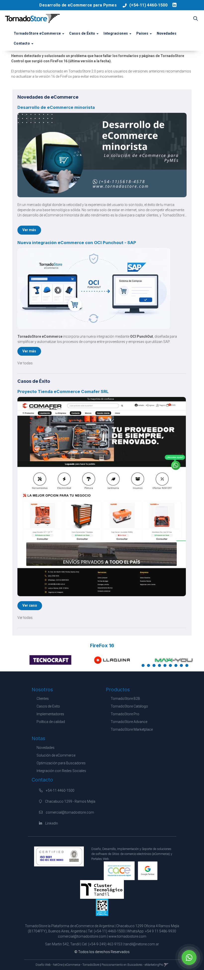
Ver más (29, 230)
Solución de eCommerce (56, 755)
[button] (195, 19)
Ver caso (29, 605)
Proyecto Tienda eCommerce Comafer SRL (63, 391)
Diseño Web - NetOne (49, 965)
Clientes (43, 699)
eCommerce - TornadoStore (82, 965)
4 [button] (160, 666)
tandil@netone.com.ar (141, 944)
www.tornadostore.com (127, 936)
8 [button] (182, 666)
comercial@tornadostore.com (70, 812)
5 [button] (165, 666)
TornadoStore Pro (125, 714)
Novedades (167, 33)
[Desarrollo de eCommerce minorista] (102, 155)
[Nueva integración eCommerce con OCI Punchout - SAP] (102, 288)
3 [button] (155, 666)
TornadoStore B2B (125, 699)
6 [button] (171, 666)
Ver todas (25, 363)
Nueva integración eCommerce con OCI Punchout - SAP (76, 242)
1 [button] (144, 666)
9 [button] (187, 666)
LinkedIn (51, 823)
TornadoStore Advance (129, 722)
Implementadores (50, 714)
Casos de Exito (48, 706)
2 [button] (149, 666)
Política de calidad (51, 722)
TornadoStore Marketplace (132, 729)
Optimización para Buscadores (61, 763)
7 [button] (176, 666)
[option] (40, 660)
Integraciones (116, 33)
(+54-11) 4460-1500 (148, 5)
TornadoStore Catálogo (129, 706)
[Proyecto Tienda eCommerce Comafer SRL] (102, 496)
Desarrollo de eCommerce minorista (56, 107)
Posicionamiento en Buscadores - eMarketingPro (132, 965)
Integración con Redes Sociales (61, 771)
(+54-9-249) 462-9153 (105, 944)
